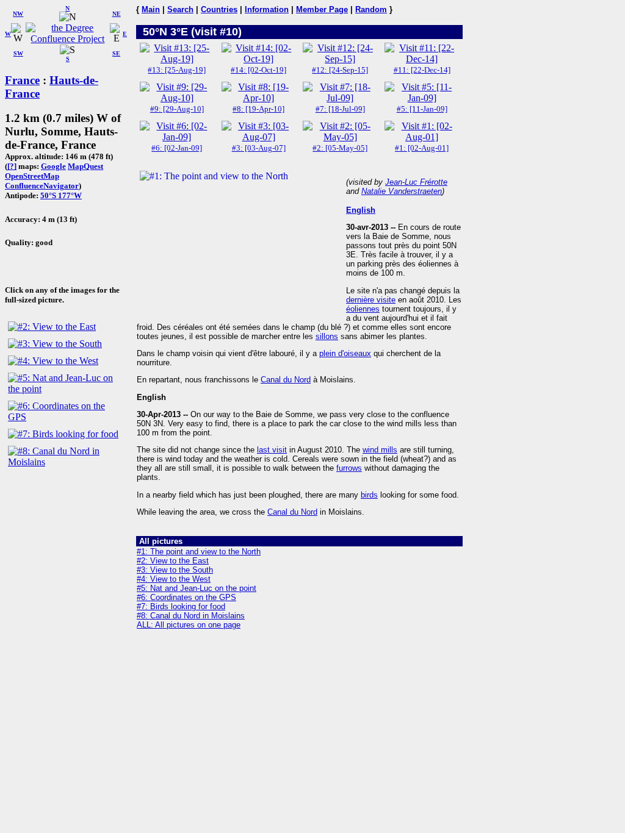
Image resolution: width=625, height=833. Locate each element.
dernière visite (371, 299)
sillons (327, 336)
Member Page (322, 9)
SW (18, 53)
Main (151, 9)
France (22, 80)
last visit (272, 449)
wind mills (380, 449)
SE (116, 53)
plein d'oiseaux (345, 353)
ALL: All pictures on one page (188, 624)
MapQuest (85, 166)
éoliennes (363, 308)
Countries (219, 9)
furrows (349, 468)
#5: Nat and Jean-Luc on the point (196, 588)
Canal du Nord (286, 379)
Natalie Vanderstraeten (401, 191)
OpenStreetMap (32, 176)
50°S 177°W (61, 195)
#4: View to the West (174, 579)
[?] (11, 166)
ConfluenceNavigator (42, 185)
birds (369, 494)
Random (371, 9)
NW (18, 13)
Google (53, 166)
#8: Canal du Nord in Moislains (191, 615)
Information (267, 9)
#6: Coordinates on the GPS (186, 597)
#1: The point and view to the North (199, 551)
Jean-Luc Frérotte (416, 182)
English (360, 210)
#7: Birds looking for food (181, 606)
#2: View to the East (173, 560)
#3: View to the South (175, 569)
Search (180, 9)
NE (116, 13)
